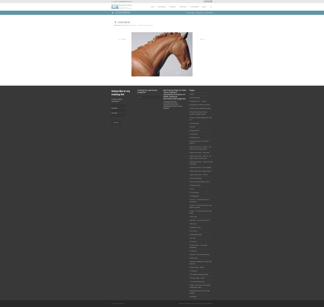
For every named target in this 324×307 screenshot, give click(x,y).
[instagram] (209, 2)
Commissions (194, 134)
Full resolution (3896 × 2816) (146, 25)
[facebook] (205, 2)
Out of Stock (193, 231)
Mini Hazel (193, 224)
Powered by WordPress (185, 303)
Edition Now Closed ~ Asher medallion (200, 167)
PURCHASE (193, 251)
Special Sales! (194, 258)
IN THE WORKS (194, 7)
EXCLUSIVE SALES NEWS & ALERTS (200, 182)
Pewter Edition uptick (196, 234)
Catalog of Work (194, 130)
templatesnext (208, 303)
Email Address (115, 101)
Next (203, 39)
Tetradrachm (193, 271)
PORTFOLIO (183, 7)
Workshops (193, 296)
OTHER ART (172, 7)
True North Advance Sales (197, 281)
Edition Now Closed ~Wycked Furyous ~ (201, 171)
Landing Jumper (133, 25)
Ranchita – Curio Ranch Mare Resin (200, 254)
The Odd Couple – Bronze (197, 278)
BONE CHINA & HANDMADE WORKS (200, 108)
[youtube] (207, 2)
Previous (122, 39)
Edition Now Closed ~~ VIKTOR (198, 174)
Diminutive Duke (194, 137)
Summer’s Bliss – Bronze (197, 267)
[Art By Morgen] (120, 6)
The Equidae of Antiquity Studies (199, 274)
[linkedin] (211, 2)
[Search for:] (149, 97)
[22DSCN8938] (162, 54)
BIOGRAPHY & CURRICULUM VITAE (200, 105)
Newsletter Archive (195, 227)
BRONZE (192, 127)
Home (152, 7)
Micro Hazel (193, 216)
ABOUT (204, 7)
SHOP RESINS (162, 7)
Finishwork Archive (195, 185)
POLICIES (192, 238)
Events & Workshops (196, 178)
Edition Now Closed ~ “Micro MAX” (199, 152)
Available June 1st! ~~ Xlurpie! (198, 101)
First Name (114, 108)
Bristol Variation (194, 123)
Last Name (114, 113)
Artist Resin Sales (195, 97)
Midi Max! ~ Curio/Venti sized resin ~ (200, 220)
